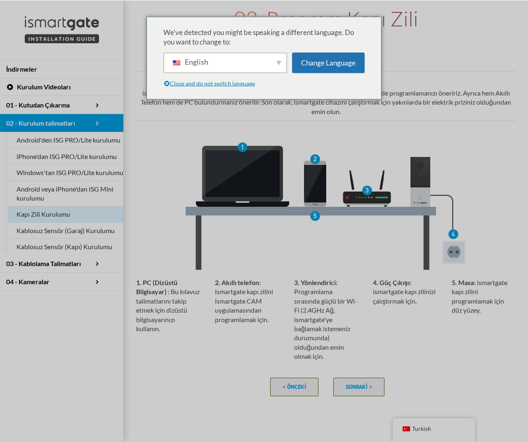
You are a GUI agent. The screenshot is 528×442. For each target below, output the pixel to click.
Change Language (328, 62)
